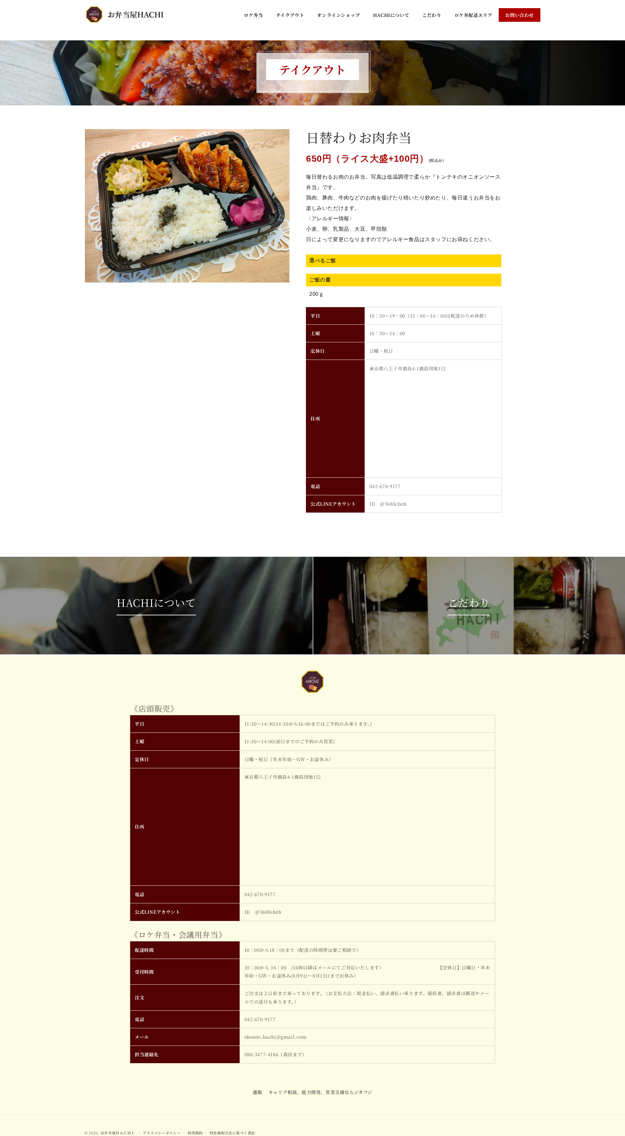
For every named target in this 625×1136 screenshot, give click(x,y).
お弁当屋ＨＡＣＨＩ (118, 1132)
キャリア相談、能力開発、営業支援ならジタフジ (320, 1092)
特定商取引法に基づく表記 (232, 1132)
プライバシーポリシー (162, 1132)
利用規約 (195, 1132)
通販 (257, 1092)
